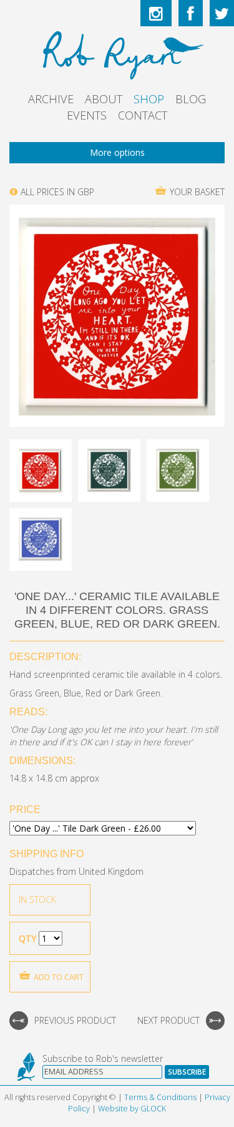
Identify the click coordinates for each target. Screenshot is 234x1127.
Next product (168, 1020)
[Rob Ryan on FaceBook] (190, 13)
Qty (27, 938)
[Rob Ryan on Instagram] (156, 13)
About (103, 98)
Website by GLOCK (132, 1108)
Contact (142, 115)
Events (87, 115)
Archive (51, 98)
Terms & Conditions (160, 1097)
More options (117, 152)
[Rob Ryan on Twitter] (222, 13)
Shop (149, 98)
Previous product (75, 1020)
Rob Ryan (117, 53)
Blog (190, 98)
